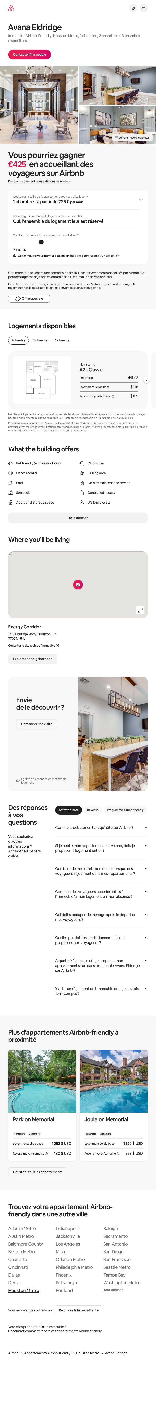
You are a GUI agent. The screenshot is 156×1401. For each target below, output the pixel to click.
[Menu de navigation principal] (144, 8)
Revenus (93, 810)
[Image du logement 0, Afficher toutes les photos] (39, 105)
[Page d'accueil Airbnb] (11, 8)
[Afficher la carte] (78, 584)
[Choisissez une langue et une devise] (133, 8)
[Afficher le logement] (42, 1105)
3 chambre (62, 340)
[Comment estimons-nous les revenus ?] (112, 396)
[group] (78, 227)
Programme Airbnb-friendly (125, 810)
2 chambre (40, 340)
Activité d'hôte (69, 810)
